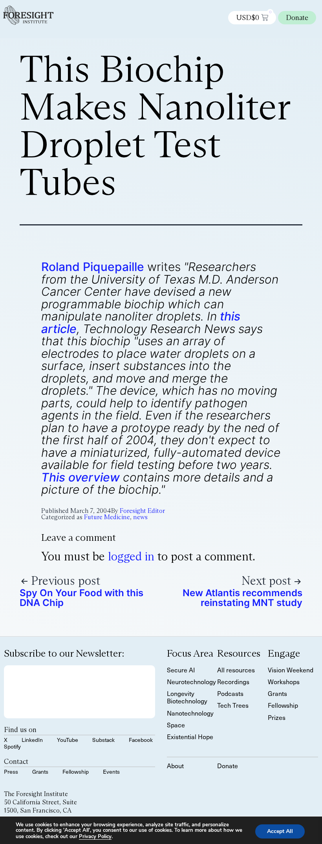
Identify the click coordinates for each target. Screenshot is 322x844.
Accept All (280, 831)
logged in (131, 556)
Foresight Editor (142, 510)
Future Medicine (107, 517)
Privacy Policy (95, 836)
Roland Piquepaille (92, 267)
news (140, 517)
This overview (80, 477)
